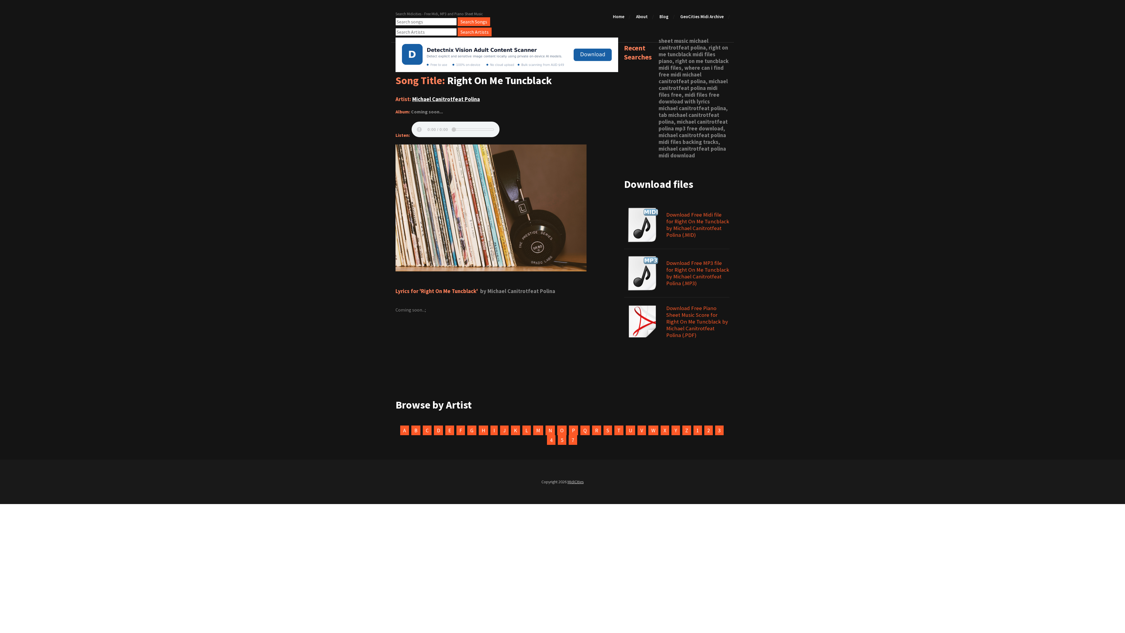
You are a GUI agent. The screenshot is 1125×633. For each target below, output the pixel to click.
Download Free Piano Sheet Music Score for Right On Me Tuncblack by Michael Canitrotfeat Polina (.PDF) (697, 321)
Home (618, 16)
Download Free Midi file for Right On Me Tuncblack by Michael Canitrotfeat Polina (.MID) (697, 224)
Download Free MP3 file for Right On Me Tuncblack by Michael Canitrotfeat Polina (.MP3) (697, 273)
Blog (664, 16)
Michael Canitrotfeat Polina (446, 99)
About (642, 16)
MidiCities (575, 481)
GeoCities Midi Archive (702, 16)
